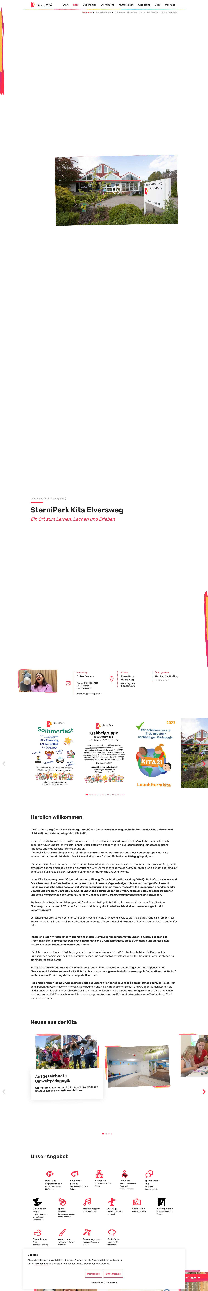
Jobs (158, 4)
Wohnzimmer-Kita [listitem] (169, 12)
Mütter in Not (126, 4)
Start (65, 4)
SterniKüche (107, 4)
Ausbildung (144, 4)
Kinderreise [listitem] (132, 12)
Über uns (170, 4)
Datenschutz (41, 1263)
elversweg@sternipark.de (89, 694)
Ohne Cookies (113, 1273)
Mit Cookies (93, 1273)
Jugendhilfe (89, 4)
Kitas (76, 4)
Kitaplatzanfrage (103, 12)
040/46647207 (91, 683)
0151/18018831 (84, 688)
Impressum (111, 1282)
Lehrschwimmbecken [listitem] (149, 12)
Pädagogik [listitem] (120, 12)
